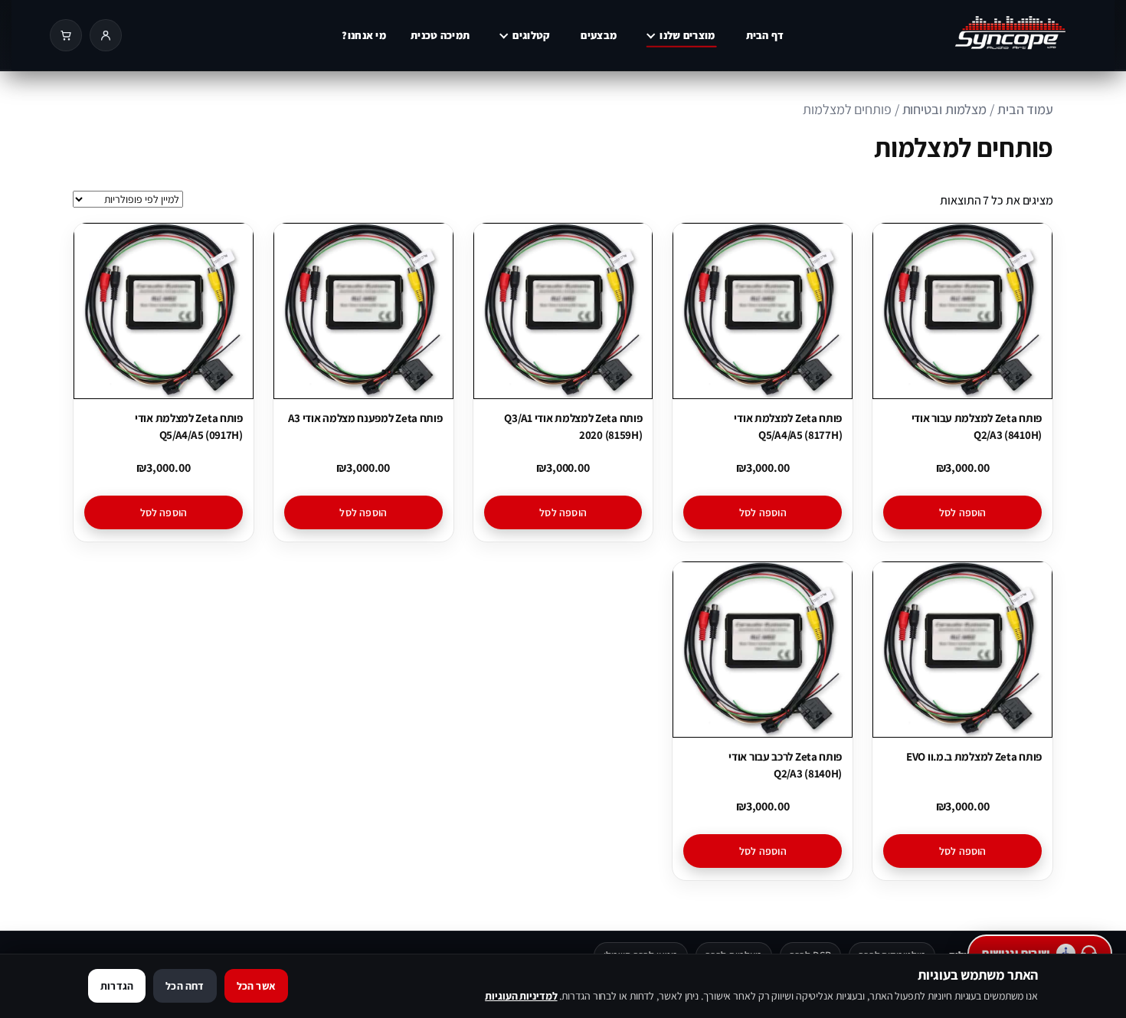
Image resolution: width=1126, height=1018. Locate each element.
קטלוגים (531, 35)
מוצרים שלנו (687, 35)
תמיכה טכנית (440, 35)
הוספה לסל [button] (963, 512)
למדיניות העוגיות (521, 996)
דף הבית (765, 35)
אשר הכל (256, 986)
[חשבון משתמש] (106, 35)
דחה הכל (184, 986)
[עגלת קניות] (66, 35)
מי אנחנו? (364, 35)
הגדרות (116, 986)
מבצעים (599, 35)
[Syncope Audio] (980, 35)
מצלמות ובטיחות (944, 109)
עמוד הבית (1025, 109)
